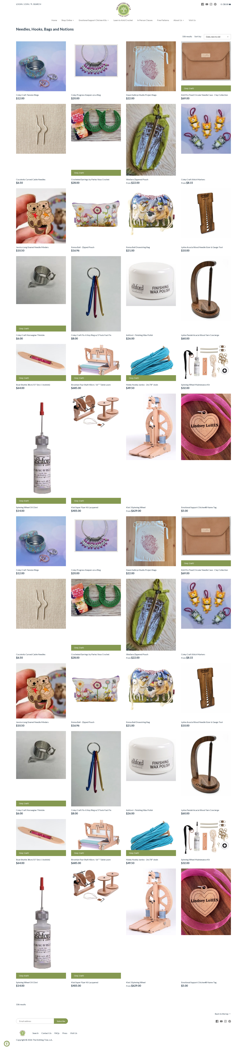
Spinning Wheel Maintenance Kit (195, 384)
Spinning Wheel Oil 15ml (27, 507)
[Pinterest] (215, 4)
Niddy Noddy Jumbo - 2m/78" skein (142, 384)
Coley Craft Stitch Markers (193, 179)
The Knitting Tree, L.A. (42, 1040)
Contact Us (46, 1033)
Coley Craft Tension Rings (27, 95)
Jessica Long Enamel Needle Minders (32, 247)
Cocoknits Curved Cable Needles (30, 179)
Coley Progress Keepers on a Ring (86, 95)
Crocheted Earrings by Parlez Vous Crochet (90, 179)
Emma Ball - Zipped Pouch (82, 247)
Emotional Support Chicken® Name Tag (199, 507)
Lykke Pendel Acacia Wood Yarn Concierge (200, 335)
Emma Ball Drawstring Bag (138, 247)
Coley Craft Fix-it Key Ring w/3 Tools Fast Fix (91, 335)
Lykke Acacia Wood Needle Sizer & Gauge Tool (202, 247)
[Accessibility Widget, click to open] (7, 1044)
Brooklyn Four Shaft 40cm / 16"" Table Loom (91, 384)
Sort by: (198, 36)
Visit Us (73, 1033)
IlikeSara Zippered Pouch (137, 179)
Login (19, 4)
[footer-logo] (22, 1031)
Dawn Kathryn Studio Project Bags (141, 95)
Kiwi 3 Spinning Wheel (135, 507)
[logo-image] (123, 10)
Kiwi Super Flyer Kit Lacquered (84, 507)
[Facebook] (202, 4)
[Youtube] (207, 4)
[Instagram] (211, 4)
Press (64, 1033)
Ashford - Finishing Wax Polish (139, 335)
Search (35, 1033)
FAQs (56, 1033)
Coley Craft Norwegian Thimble (30, 335)
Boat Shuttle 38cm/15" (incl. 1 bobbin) (33, 384)
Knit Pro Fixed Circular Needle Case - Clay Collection (204, 95)
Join (26, 4)
